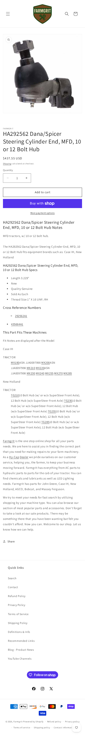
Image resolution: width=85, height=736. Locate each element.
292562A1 (21, 316)
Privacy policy (72, 721)
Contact (13, 587)
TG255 (52, 411)
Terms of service (21, 727)
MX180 (15, 362)
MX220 (40, 368)
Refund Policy (17, 596)
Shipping (7, 163)
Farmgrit (9, 441)
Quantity (8, 170)
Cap (16, 457)
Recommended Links (21, 641)
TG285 (45, 422)
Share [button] (11, 541)
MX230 (31, 373)
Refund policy (54, 721)
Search (12, 578)
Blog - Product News (21, 649)
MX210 (31, 368)
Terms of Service (18, 614)
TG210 (15, 395)
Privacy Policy (16, 605)
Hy (11, 457)
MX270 (58, 373)
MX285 (67, 373)
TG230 (68, 400)
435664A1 (17, 324)
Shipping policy (42, 727)
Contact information (64, 727)
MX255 (49, 373)
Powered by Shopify (33, 721)
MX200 (45, 362)
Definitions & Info (19, 632)
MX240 (40, 373)
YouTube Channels (20, 658)
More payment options (42, 212)
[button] (8, 14)
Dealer (24, 457)
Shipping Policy (17, 623)
